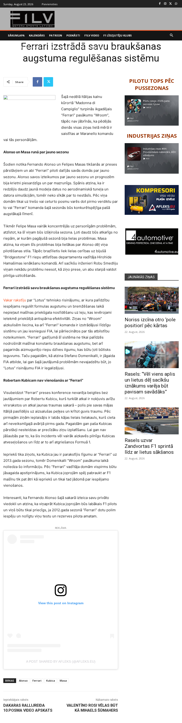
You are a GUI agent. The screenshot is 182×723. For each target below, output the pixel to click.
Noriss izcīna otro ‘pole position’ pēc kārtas (150, 322)
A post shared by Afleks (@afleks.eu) (61, 661)
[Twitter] (170, 4)
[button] (172, 35)
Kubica (50, 680)
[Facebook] (160, 4)
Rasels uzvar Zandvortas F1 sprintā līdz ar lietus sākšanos (149, 446)
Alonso (23, 680)
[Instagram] (165, 4)
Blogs (25, 47)
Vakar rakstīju (14, 300)
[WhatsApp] (176, 4)
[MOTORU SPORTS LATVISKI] (33, 19)
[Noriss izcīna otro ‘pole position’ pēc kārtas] (152, 300)
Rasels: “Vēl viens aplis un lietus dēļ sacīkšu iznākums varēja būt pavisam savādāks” (150, 383)
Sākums (13, 47)
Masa (63, 680)
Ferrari (36, 680)
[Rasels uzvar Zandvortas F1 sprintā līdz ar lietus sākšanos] (152, 420)
